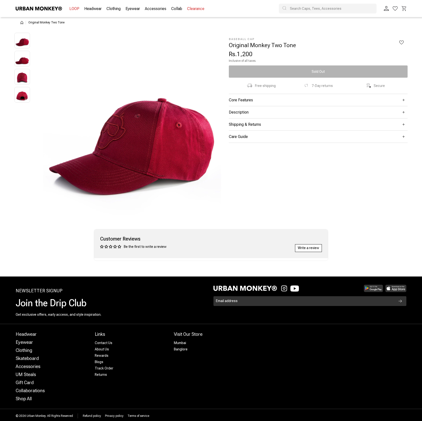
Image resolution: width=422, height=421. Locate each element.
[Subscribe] (400, 301)
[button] (403, 8)
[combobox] (328, 8)
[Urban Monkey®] (39, 9)
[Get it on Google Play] (373, 288)
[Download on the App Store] (395, 288)
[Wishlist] (395, 8)
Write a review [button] (308, 248)
